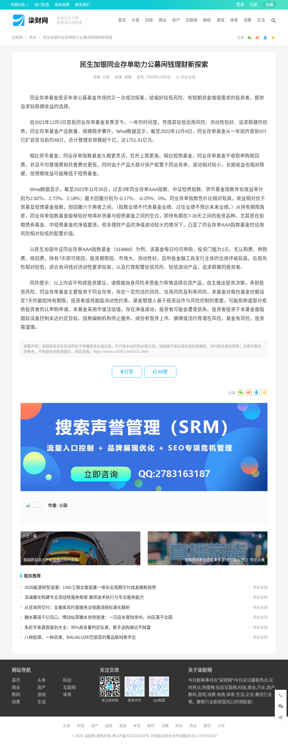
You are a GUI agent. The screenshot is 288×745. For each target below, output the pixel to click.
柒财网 (17, 37)
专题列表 (17, 5)
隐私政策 (62, 5)
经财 (108, 726)
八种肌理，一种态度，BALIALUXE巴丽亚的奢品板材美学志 (80, 637)
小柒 (106, 77)
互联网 (191, 20)
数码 (207, 20)
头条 (136, 20)
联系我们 (82, 5)
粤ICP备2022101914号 (130, 736)
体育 (234, 20)
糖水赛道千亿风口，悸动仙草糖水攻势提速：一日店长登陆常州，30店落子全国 (98, 617)
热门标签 (42, 5)
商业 (162, 20)
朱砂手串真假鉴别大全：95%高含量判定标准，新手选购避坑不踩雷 (87, 627)
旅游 (123, 726)
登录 (240, 4)
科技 (149, 20)
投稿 (269, 4)
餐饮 (207, 726)
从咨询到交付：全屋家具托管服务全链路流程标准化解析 (77, 607)
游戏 (220, 20)
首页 (122, 20)
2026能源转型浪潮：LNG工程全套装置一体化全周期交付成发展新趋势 (90, 587)
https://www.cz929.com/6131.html (120, 351)
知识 (179, 726)
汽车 (221, 726)
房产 (176, 20)
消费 (247, 20)
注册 (253, 4)
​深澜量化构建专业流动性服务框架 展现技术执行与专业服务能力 (84, 597)
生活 (261, 20)
